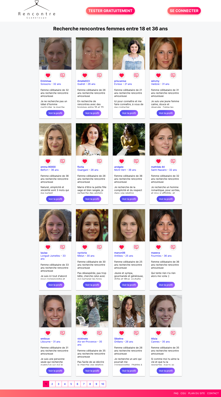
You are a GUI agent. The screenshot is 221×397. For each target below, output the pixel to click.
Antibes (118, 255)
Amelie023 (83, 80)
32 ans (57, 83)
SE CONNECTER (184, 11)
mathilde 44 (158, 166)
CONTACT (213, 393)
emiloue (45, 338)
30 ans (90, 255)
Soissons (46, 83)
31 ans (165, 83)
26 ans (91, 83)
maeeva (155, 252)
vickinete (82, 338)
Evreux (118, 83)
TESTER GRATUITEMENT (110, 11)
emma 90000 (48, 166)
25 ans (129, 255)
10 (102, 383)
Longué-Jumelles (50, 255)
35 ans (166, 341)
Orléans (118, 341)
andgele (118, 166)
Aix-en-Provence (87, 341)
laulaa (44, 252)
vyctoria (82, 252)
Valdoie (155, 83)
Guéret (81, 83)
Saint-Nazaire (159, 169)
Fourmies (156, 255)
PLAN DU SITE (196, 393)
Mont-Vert (120, 169)
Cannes (155, 341)
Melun (80, 255)
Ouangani (82, 169)
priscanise (120, 80)
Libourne (46, 341)
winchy (155, 80)
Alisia (154, 338)
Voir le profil (55, 113)
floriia (80, 166)
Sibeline (118, 338)
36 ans (55, 169)
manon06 (119, 252)
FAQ (176, 393)
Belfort (44, 169)
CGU (183, 393)
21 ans (128, 83)
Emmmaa (46, 80)
